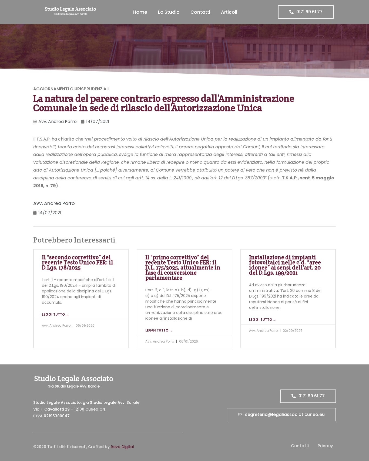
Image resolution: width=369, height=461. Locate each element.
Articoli (229, 12)
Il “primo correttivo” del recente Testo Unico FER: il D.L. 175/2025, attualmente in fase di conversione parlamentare (182, 267)
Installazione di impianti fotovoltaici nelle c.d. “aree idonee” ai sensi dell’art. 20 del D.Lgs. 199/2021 (285, 265)
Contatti (200, 12)
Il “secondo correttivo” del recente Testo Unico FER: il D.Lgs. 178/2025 (77, 262)
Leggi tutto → (55, 314)
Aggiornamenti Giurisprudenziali (71, 89)
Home (140, 12)
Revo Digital (122, 446)
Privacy (325, 446)
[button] (306, 12)
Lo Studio (169, 12)
